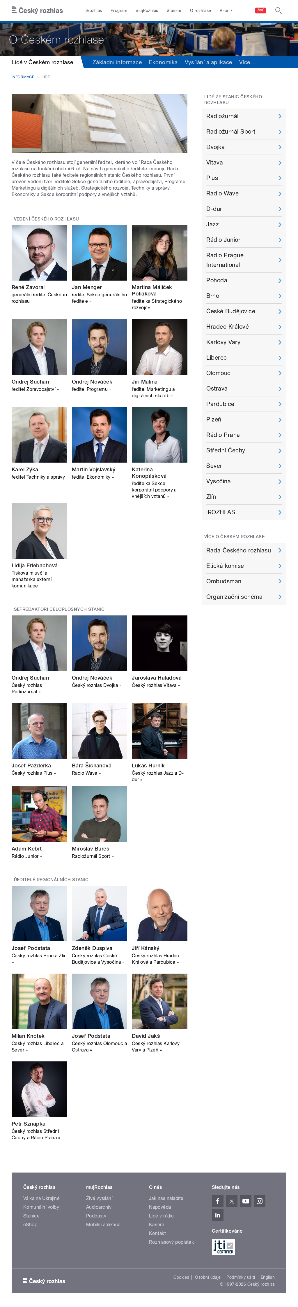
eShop (30, 1224)
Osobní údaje (208, 1277)
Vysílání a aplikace (208, 62)
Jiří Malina (144, 382)
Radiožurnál (222, 116)
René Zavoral (28, 287)
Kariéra (156, 1224)
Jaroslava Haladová (157, 678)
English (268, 1277)
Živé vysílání (99, 1198)
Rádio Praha (223, 434)
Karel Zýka (25, 469)
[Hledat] (278, 10)
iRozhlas (94, 10)
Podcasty (96, 1216)
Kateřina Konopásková (149, 472)
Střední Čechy (225, 450)
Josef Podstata (31, 948)
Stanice (174, 10)
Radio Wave (222, 193)
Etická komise (225, 565)
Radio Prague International (225, 260)
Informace (23, 77)
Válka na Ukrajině (41, 1198)
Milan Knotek (28, 1036)
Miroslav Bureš (90, 849)
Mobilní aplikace (103, 1224)
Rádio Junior (223, 239)
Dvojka (215, 147)
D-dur (214, 208)
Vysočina (218, 481)
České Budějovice (230, 311)
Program (119, 10)
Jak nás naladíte (166, 1198)
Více (247, 62)
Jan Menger (87, 287)
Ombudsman (223, 581)
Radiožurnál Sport (230, 131)
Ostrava (217, 388)
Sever (214, 465)
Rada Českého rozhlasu (238, 550)
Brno (212, 295)
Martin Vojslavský (94, 469)
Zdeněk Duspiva (92, 948)
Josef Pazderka (31, 765)
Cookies (181, 1277)
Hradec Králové (227, 326)
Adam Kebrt (27, 849)
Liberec (216, 357)
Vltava (214, 162)
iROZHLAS (220, 512)
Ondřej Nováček (92, 382)
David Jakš (146, 1036)
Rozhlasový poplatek (171, 1242)
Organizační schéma (234, 596)
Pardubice (220, 403)
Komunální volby (41, 1207)
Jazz (212, 224)
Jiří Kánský (145, 948)
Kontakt (157, 1233)
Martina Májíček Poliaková (152, 290)
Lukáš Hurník (148, 765)
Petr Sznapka (29, 1124)
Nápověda (160, 1207)
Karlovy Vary (223, 342)
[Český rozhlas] (37, 10)
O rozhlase (200, 10)
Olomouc (218, 373)
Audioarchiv (98, 1207)
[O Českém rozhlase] (149, 38)
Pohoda (216, 280)
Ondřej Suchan (30, 382)
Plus (212, 177)
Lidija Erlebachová (35, 565)
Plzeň (213, 419)
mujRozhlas (147, 10)
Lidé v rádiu (161, 1216)
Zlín (211, 496)
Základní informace (117, 62)
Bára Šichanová (92, 765)
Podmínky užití (240, 1277)
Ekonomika (163, 62)
